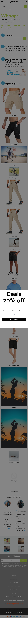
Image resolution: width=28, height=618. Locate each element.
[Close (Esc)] (26, 291)
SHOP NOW (14, 319)
